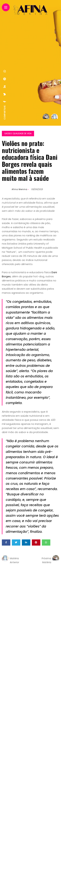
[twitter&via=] (5, 94)
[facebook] (5, 101)
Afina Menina (19, 189)
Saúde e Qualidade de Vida (18, 133)
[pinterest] (5, 79)
